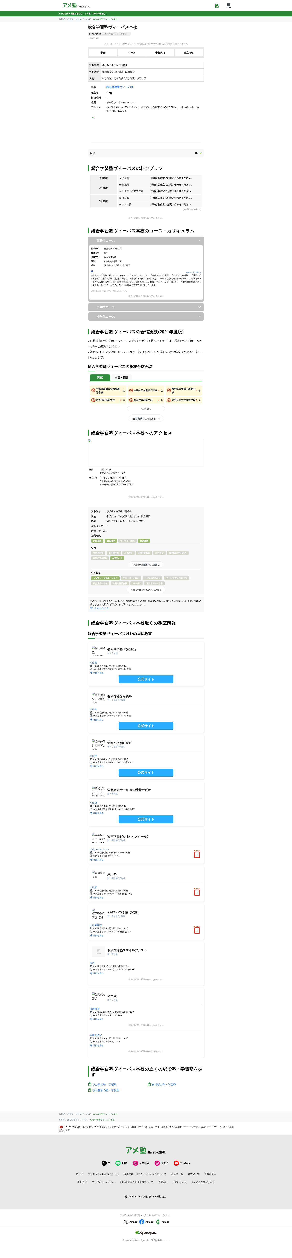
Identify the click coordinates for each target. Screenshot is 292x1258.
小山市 (79, 19)
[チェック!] (198, 855)
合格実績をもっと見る (144, 418)
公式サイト (146, 678)
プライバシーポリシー (104, 1182)
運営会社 (163, 1182)
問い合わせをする (99, 608)
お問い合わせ (179, 1182)
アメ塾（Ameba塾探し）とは (103, 1174)
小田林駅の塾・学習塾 (105, 1090)
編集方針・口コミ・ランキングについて (145, 1174)
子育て (164, 1163)
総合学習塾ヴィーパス (119, 87)
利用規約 (82, 1182)
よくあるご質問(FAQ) (202, 1182)
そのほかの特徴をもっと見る (146, 564)
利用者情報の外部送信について (136, 1182)
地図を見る (98, 672)
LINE (124, 1163)
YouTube (185, 1163)
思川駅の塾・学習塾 (164, 1084)
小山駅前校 (96, 925)
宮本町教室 (96, 1035)
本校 (92, 962)
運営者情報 (210, 1174)
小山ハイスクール (99, 849)
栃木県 (70, 19)
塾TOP (62, 19)
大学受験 (144, 1163)
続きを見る (146, 408)
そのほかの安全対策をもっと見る (146, 589)
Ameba (133, 1221)
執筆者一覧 (177, 1174)
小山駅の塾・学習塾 (104, 1084)
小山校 (93, 662)
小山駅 (88, 19)
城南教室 (94, 1008)
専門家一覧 (194, 1174)
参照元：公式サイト (193, 272)
